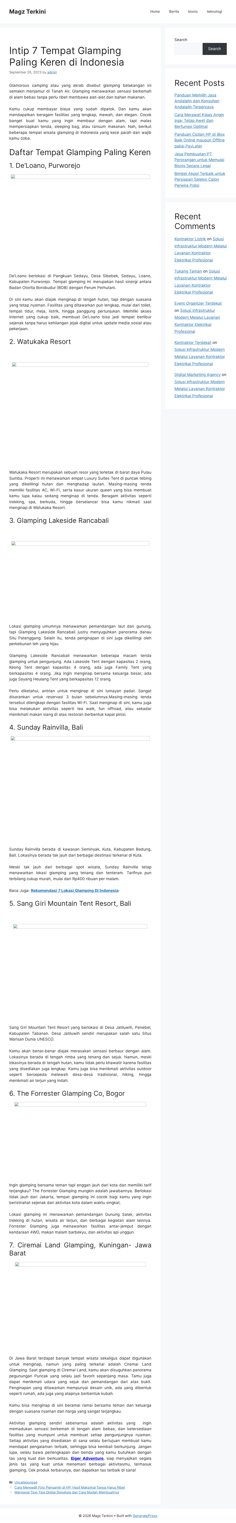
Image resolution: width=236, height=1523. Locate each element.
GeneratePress (145, 1516)
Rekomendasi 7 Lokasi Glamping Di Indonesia (75, 890)
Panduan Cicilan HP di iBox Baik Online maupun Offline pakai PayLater (199, 140)
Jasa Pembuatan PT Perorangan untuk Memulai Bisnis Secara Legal (199, 160)
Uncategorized (26, 1482)
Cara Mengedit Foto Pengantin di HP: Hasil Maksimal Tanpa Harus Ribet (70, 1487)
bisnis (193, 11)
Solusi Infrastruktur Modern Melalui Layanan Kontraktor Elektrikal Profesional (199, 356)
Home (155, 11)
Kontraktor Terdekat (192, 342)
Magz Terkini (27, 11)
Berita (174, 11)
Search (180, 39)
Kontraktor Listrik (190, 239)
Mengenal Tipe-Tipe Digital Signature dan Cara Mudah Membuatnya (67, 1492)
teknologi (214, 11)
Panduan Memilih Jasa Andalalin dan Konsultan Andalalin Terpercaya (196, 101)
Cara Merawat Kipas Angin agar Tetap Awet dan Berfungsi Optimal (199, 120)
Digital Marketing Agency (197, 374)
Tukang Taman (188, 271)
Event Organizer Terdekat (198, 303)
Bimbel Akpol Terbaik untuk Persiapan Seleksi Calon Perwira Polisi (199, 179)
